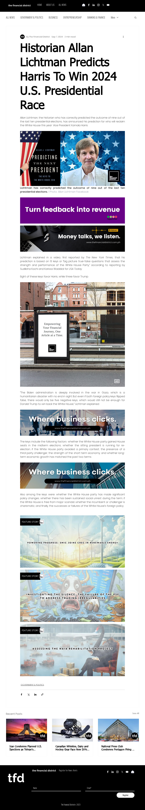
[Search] (139, 6)
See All (135, 713)
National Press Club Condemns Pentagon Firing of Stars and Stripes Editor (118, 748)
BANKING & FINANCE (96, 17)
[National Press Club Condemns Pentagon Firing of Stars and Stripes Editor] (118, 730)
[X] (103, 5)
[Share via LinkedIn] (35, 694)
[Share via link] (42, 694)
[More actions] (123, 36)
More (113, 17)
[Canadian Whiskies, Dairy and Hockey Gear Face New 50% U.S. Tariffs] (72, 730)
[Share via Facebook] (21, 694)
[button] (135, 17)
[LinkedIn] (93, 5)
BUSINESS (53, 17)
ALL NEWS (10, 17)
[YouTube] (108, 5)
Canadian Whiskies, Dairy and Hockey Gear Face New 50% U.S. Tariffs (72, 748)
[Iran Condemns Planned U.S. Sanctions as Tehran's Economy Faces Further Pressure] (26, 730)
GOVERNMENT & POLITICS (31, 17)
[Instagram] (98, 5)
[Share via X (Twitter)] (28, 694)
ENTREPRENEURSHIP (72, 17)
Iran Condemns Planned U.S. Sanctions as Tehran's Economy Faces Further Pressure (25, 748)
